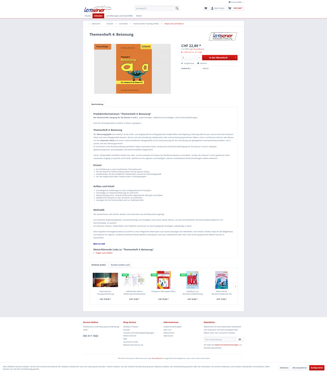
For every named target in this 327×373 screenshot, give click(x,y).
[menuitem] (157, 8)
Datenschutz (169, 333)
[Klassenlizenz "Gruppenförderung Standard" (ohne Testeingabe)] (105, 280)
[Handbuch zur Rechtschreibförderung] (192, 280)
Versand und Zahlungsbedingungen (138, 333)
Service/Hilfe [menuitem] (236, 2)
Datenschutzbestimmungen (227, 345)
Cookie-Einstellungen (173, 326)
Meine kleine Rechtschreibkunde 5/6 (222, 292)
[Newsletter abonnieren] (240, 339)
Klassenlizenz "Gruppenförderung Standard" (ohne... (105, 292)
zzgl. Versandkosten (197, 49)
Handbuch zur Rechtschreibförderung (193, 292)
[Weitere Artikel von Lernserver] (223, 36)
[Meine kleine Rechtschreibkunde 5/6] (221, 280)
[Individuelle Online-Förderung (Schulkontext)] (134, 280)
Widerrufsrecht (129, 336)
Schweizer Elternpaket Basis (163, 291)
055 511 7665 (90, 336)
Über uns (167, 330)
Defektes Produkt (130, 326)
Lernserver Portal (130, 342)
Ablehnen (284, 367)
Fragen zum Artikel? (104, 253)
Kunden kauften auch (120, 265)
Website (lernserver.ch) (133, 345)
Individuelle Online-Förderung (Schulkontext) (134, 292)
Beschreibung (97, 104)
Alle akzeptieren (299, 367)
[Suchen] (177, 8)
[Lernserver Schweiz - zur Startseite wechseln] (97, 9)
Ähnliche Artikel (98, 265)
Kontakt (126, 330)
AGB (125, 339)
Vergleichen (188, 63)
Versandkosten (157, 358)
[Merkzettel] (206, 8)
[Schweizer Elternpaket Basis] (163, 280)
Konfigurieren (317, 367)
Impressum (168, 336)
